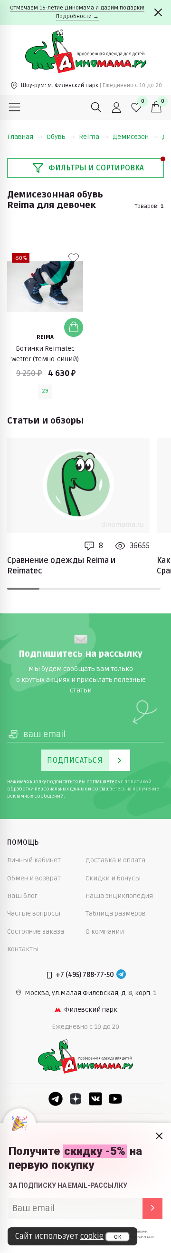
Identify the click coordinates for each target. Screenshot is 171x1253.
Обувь (56, 137)
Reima (89, 137)
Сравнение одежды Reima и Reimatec (61, 566)
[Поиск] (96, 107)
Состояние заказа (35, 931)
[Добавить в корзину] (73, 327)
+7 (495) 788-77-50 (85, 975)
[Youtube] (115, 1098)
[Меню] (14, 107)
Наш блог (22, 896)
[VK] (95, 1098)
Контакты (22, 949)
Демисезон (131, 137)
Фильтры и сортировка (96, 168)
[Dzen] (75, 1098)
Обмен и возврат (34, 878)
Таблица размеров (116, 913)
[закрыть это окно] (159, 1136)
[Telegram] (121, 975)
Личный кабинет (34, 860)
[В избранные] (73, 257)
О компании (105, 931)
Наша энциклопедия (119, 896)
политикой (138, 782)
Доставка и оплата (115, 860)
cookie (92, 1236)
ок (117, 1237)
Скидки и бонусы (113, 878)
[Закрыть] (158, 12)
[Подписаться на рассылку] (152, 1208)
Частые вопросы (33, 913)
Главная (20, 137)
